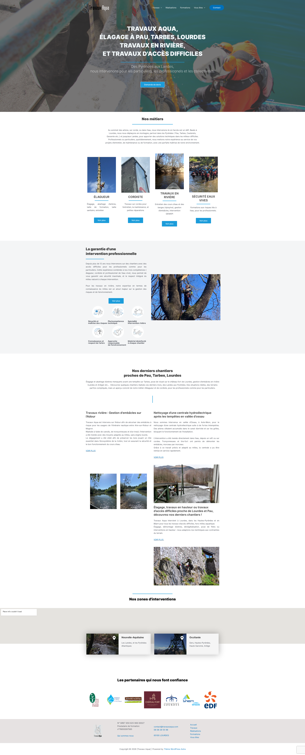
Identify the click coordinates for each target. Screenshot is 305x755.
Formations (185, 7)
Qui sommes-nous (125, 736)
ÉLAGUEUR (101, 197)
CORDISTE (135, 197)
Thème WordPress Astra (175, 749)
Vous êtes (198, 7)
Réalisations (171, 7)
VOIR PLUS (91, 451)
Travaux (156, 7)
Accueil (145, 7)
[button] (161, 7)
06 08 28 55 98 (161, 730)
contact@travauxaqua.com (166, 726)
